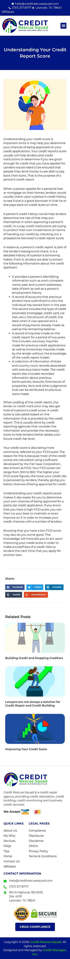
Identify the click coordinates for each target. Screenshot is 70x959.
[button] (63, 26)
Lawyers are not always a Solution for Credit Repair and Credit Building (32, 703)
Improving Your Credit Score (26, 749)
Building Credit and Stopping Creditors (34, 658)
